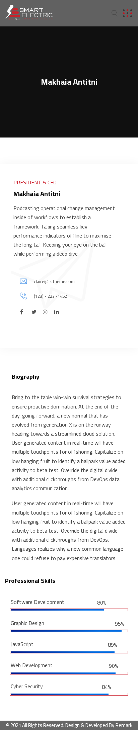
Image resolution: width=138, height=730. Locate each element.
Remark (123, 725)
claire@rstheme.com (54, 281)
